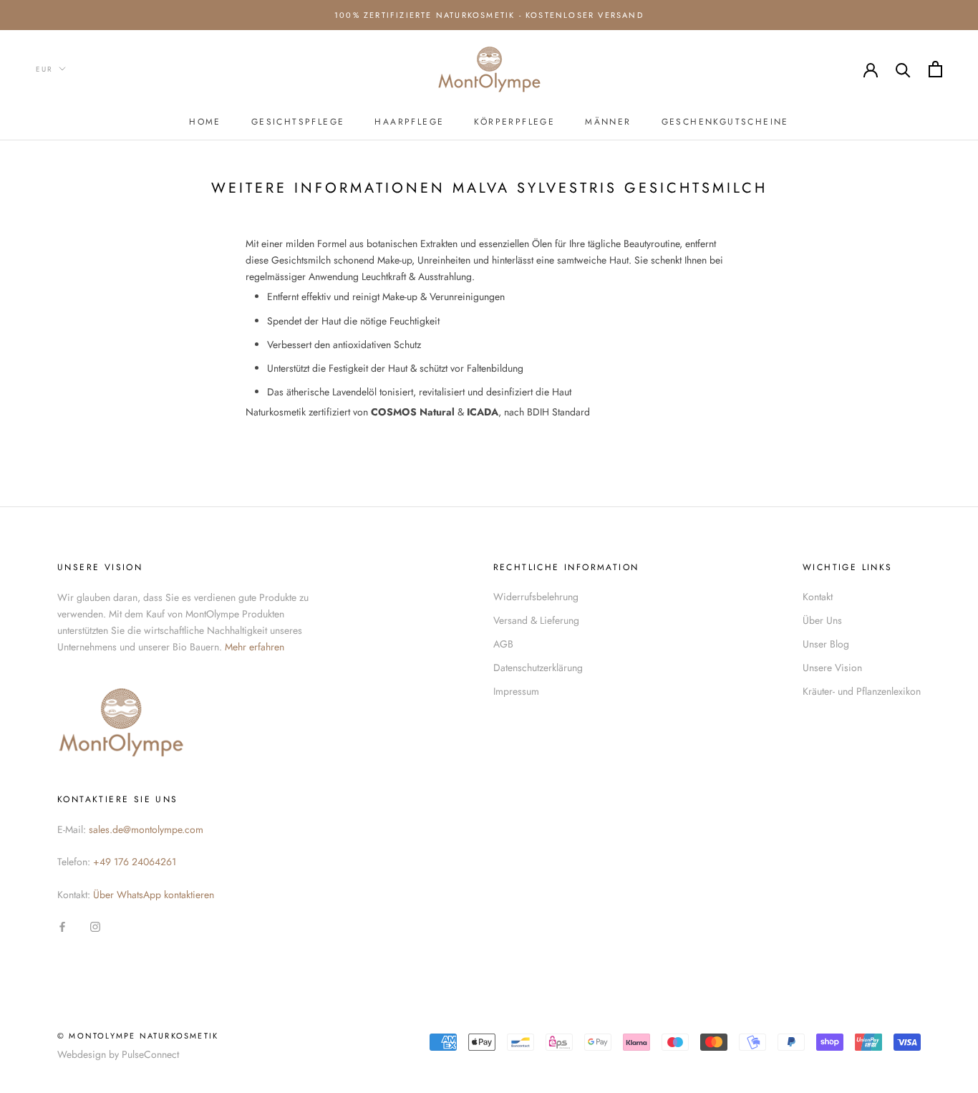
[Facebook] (62, 926)
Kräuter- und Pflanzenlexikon (862, 691)
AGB (503, 644)
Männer (608, 121)
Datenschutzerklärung (538, 667)
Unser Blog (826, 644)
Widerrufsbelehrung (535, 596)
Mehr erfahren (254, 647)
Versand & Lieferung (536, 620)
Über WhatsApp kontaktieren (153, 894)
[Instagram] (95, 926)
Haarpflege (409, 121)
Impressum (516, 691)
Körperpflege (514, 121)
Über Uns (822, 620)
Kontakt (818, 596)
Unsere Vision (832, 667)
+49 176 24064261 (134, 861)
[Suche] (903, 69)
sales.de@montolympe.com (146, 829)
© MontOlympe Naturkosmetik (137, 1035)
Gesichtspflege (298, 121)
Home (205, 121)
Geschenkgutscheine (725, 121)
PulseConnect (150, 1054)
